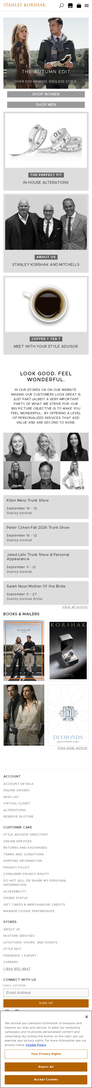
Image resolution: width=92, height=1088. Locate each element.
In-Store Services (19, 936)
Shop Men (46, 105)
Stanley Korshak (24, 6)
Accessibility (14, 891)
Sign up (46, 1003)
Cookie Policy (36, 1045)
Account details (18, 784)
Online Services (17, 841)
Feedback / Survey (20, 955)
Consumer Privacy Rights (26, 874)
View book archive (72, 748)
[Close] (87, 1017)
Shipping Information (22, 861)
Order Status (15, 898)
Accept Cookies (46, 1079)
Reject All (46, 1067)
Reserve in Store (18, 816)
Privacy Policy (16, 867)
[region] (46, 1049)
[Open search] (61, 5)
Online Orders (16, 790)
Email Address (14, 985)
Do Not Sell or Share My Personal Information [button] (35, 883)
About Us (11, 929)
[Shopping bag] (79, 5)
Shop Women (46, 94)
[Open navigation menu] (86, 5)
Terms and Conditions (23, 854)
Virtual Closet (17, 803)
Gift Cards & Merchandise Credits (34, 904)
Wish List (11, 797)
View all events (75, 607)
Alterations (14, 810)
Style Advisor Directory (25, 834)
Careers (10, 962)
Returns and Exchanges (25, 847)
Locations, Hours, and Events (30, 942)
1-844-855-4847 (17, 969)
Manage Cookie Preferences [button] (29, 911)
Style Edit (12, 949)
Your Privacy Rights (46, 1054)
